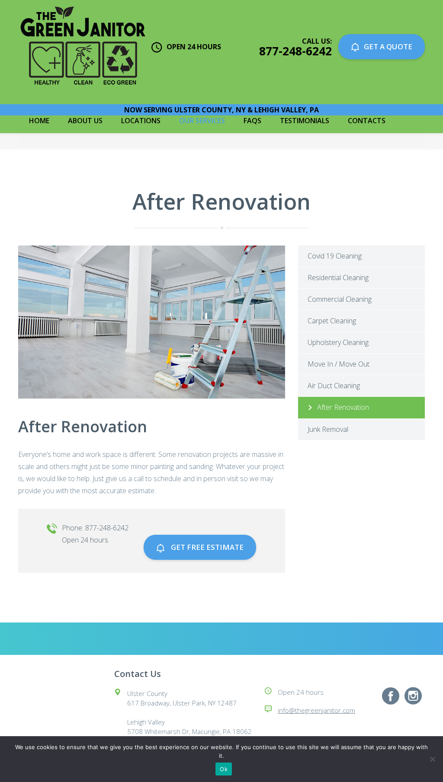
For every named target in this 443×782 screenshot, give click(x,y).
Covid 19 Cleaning (335, 256)
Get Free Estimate (206, 547)
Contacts (366, 120)
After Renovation (343, 407)
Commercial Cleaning (340, 299)
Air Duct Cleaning (334, 385)
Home (39, 120)
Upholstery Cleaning (338, 342)
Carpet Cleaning (332, 321)
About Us (85, 120)
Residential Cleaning (338, 277)
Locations (141, 120)
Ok (224, 769)
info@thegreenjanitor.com (316, 710)
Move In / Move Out (338, 364)
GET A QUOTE (388, 46)
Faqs (252, 120)
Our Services (202, 120)
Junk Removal (328, 429)
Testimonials (304, 120)
